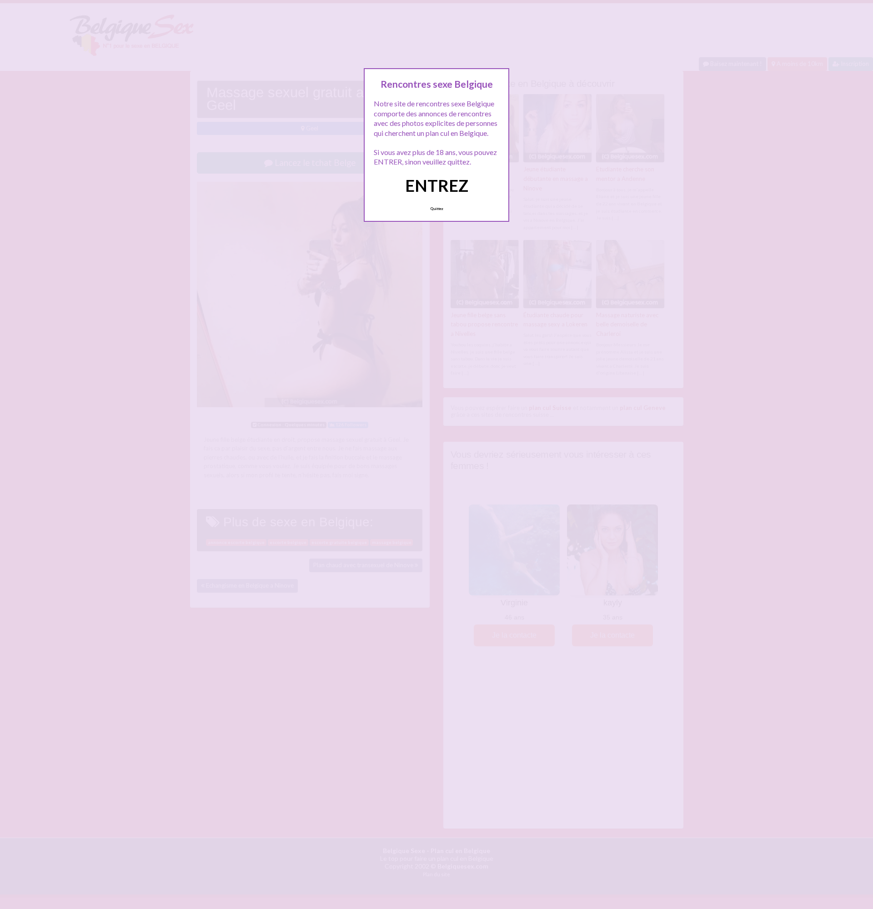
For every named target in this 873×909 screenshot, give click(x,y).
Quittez (436, 208)
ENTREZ (436, 185)
